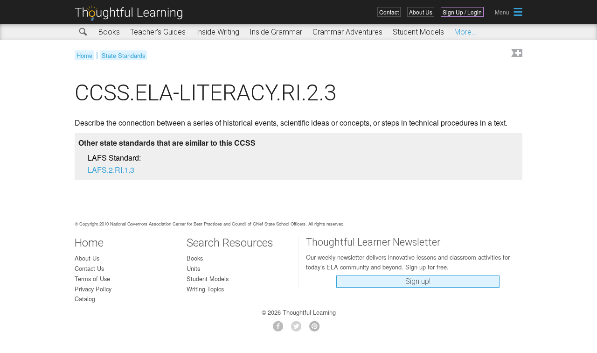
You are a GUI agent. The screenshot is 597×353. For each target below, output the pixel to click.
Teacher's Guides (158, 32)
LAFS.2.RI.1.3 (111, 169)
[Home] (132, 13)
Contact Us (89, 268)
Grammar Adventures (347, 32)
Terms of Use (92, 278)
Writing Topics (205, 288)
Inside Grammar (276, 32)
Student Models (418, 32)
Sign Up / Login (462, 12)
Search (83, 32)
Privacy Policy (93, 288)
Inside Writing (217, 32)
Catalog (85, 298)
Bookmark (515, 54)
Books (109, 32)
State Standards (123, 55)
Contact (389, 12)
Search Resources (230, 242)
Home (84, 55)
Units (193, 268)
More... (465, 32)
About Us (420, 12)
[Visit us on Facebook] (280, 329)
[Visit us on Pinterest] (317, 329)
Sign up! (417, 281)
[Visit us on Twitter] (299, 329)
